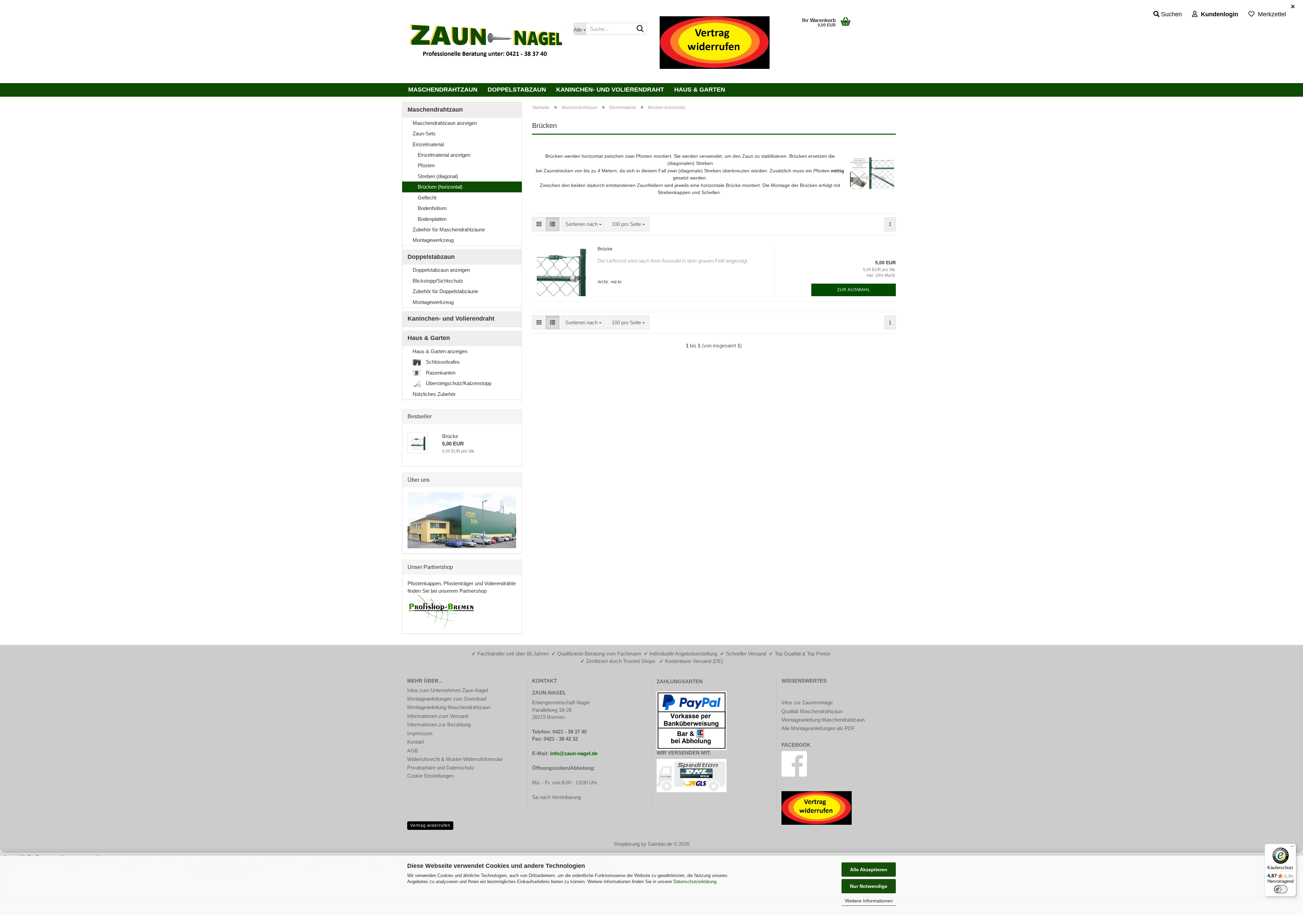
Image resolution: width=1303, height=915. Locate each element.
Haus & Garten (699, 89)
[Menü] (1292, 848)
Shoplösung (626, 844)
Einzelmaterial (428, 144)
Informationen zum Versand (437, 716)
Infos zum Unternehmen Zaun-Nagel (447, 690)
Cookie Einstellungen (430, 776)
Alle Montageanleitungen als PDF (818, 728)
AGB (412, 751)
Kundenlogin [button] (1217, 14)
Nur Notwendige (868, 886)
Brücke (605, 248)
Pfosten (426, 165)
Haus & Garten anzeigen (440, 351)
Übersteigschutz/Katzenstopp (457, 383)
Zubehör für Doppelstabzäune (445, 291)
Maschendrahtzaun (442, 89)
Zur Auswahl (853, 289)
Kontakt (415, 742)
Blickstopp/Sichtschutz (438, 281)
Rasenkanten (439, 373)
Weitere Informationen (869, 900)
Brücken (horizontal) (440, 187)
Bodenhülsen (432, 208)
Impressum (420, 733)
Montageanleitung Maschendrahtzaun (448, 707)
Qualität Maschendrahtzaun (812, 711)
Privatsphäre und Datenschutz (440, 767)
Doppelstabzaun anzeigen (441, 270)
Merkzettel (1270, 14)
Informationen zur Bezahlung (439, 724)
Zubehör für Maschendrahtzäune (449, 229)
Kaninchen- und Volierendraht (610, 89)
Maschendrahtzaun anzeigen (445, 123)
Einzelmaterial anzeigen (444, 155)
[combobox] (583, 224)
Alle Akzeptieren (868, 869)
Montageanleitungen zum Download (446, 699)
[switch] (1280, 889)
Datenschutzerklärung (695, 881)
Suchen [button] (1170, 14)
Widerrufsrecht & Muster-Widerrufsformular (455, 759)
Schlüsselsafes (442, 362)
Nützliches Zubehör (434, 394)
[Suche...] (640, 29)
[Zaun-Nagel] (485, 42)
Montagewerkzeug (433, 240)
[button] (539, 224)
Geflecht (427, 198)
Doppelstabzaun (517, 89)
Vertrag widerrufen (430, 825)
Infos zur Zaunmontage (807, 702)
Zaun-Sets (424, 133)
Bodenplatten (432, 219)
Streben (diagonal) (438, 176)
